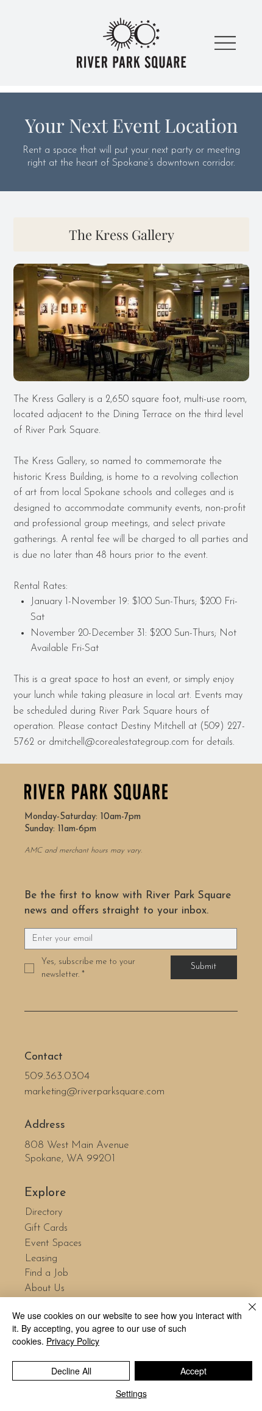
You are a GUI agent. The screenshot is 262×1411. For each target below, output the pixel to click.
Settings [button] (131, 1393)
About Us (44, 1288)
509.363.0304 (57, 1076)
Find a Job (46, 1273)
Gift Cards (46, 1228)
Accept (193, 1371)
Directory (44, 1212)
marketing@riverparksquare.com (94, 1091)
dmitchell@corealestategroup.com (119, 742)
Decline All (71, 1371)
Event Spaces (53, 1243)
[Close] (245, 1314)
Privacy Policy (72, 1341)
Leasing (41, 1259)
